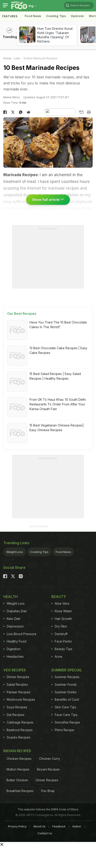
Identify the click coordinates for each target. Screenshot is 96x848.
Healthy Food (16, 641)
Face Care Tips (66, 715)
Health (10, 596)
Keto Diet (13, 619)
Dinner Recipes (18, 677)
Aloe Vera (62, 603)
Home (7, 58)
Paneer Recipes (18, 692)
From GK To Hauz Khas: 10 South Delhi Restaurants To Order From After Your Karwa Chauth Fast (57, 404)
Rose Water (63, 611)
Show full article (46, 199)
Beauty (58, 596)
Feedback (59, 826)
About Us (39, 826)
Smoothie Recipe (67, 722)
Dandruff (61, 634)
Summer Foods (66, 684)
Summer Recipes (67, 677)
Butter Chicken (17, 780)
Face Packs (63, 641)
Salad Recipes (17, 684)
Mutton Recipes (17, 769)
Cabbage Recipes (20, 722)
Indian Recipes (17, 751)
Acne (58, 656)
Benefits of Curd (67, 699)
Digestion (14, 649)
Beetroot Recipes (20, 730)
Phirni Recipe (64, 730)
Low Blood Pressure (21, 634)
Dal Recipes (15, 715)
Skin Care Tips (65, 707)
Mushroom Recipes (21, 699)
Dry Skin (61, 626)
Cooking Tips (39, 552)
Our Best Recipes (21, 313)
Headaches (15, 656)
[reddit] (28, 112)
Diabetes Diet (17, 611)
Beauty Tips (63, 649)
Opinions (77, 16)
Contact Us (45, 833)
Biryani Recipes (48, 769)
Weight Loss (14, 552)
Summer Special (66, 670)
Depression (15, 626)
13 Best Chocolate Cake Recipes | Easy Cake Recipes (58, 350)
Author (76, 826)
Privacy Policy (17, 826)
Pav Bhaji (47, 791)
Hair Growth (63, 619)
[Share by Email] (81, 112)
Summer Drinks (66, 692)
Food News (33, 16)
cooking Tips (56, 16)
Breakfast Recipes (19, 791)
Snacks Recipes (18, 737)
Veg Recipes (14, 670)
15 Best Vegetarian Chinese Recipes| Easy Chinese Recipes (56, 427)
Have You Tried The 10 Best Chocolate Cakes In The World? (58, 324)
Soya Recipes (17, 707)
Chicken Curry (49, 758)
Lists (17, 58)
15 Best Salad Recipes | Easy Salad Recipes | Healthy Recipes (55, 376)
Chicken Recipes (18, 758)
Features (10, 16)
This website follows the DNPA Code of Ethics (48, 809)
